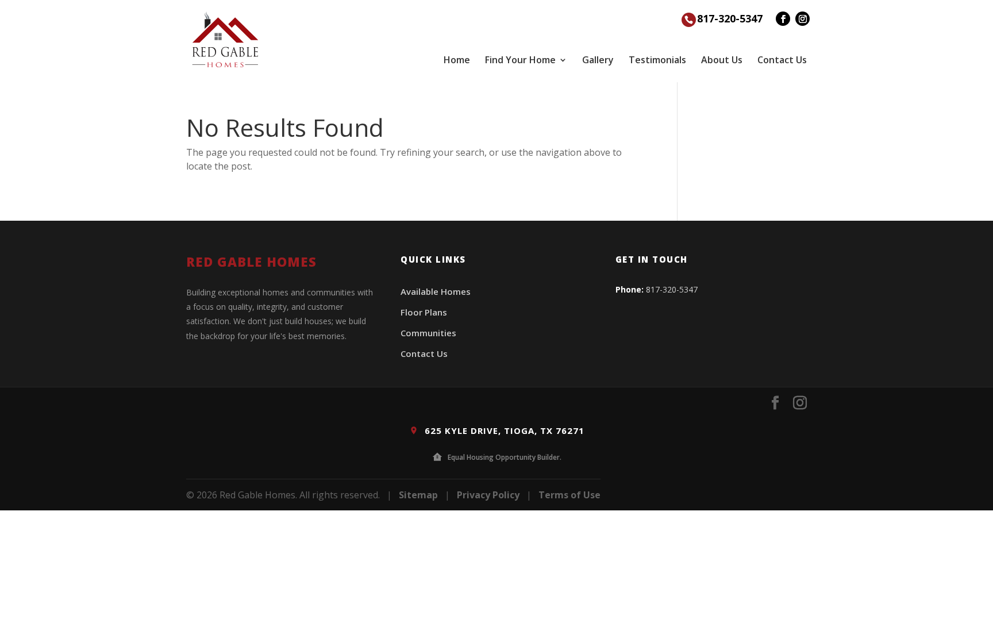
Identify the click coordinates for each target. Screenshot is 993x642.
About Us (721, 60)
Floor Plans (424, 312)
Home (457, 60)
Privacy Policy (488, 495)
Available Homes (436, 291)
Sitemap (418, 495)
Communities (428, 333)
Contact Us (782, 60)
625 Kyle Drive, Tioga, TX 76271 (503, 430)
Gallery (598, 60)
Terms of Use (569, 495)
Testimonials (657, 60)
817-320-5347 (730, 18)
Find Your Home (520, 60)
